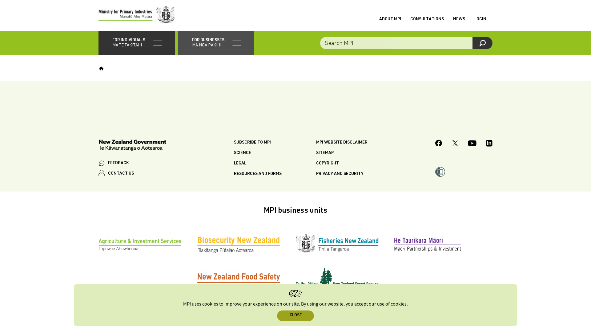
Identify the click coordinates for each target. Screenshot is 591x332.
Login (480, 19)
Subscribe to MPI (252, 142)
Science (242, 153)
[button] (136, 43)
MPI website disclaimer (342, 142)
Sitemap (325, 153)
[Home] (101, 68)
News (459, 19)
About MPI (390, 19)
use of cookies (392, 304)
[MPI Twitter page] (455, 144)
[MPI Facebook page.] (438, 144)
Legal (240, 163)
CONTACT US (121, 174)
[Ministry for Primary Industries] (136, 15)
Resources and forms (258, 174)
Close (296, 316)
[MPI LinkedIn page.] (489, 144)
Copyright (327, 163)
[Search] (482, 43)
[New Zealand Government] (132, 146)
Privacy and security (340, 174)
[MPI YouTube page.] (472, 144)
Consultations (427, 19)
